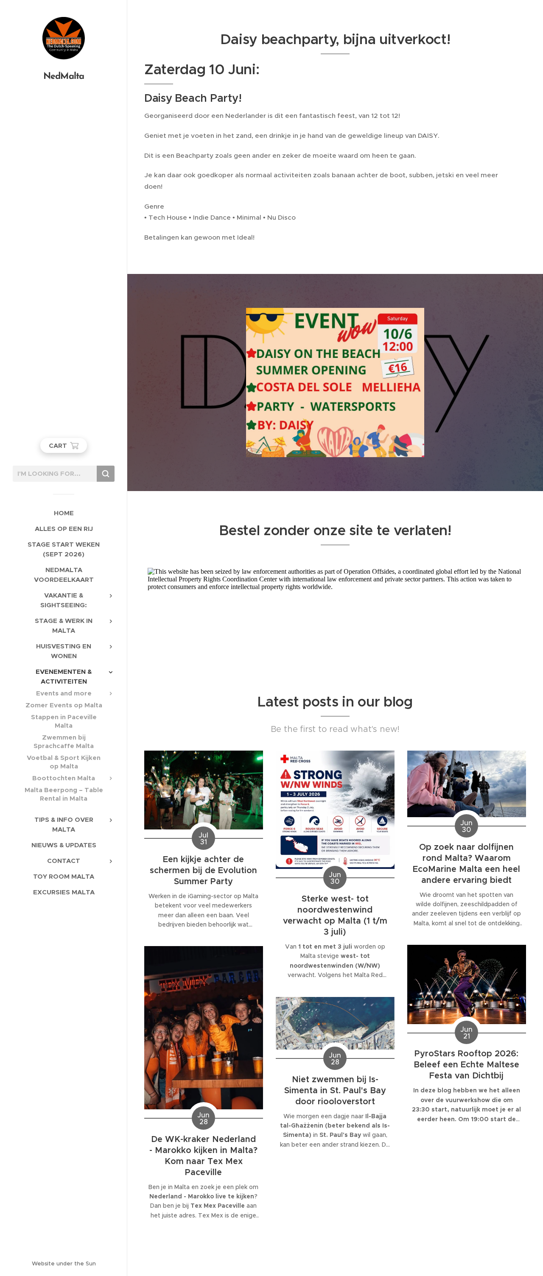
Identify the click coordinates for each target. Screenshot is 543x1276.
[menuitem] (64, 513)
